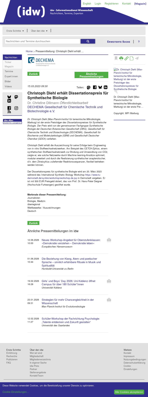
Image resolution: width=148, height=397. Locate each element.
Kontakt (126, 3)
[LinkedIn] (8, 101)
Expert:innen (11, 76)
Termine (9, 71)
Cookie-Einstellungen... (16, 392)
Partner (33, 369)
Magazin (9, 66)
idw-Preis (34, 365)
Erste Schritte (13, 30)
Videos (8, 86)
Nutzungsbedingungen (135, 359)
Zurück (33, 74)
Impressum (129, 356)
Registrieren (112, 3)
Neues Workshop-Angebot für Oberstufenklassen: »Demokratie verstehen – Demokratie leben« (71, 241)
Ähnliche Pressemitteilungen (91, 75)
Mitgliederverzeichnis (40, 359)
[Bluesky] (8, 97)
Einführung (11, 353)
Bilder (8, 81)
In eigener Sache (38, 362)
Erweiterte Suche (118, 41)
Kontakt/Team (36, 375)
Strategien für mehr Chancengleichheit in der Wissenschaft (68, 301)
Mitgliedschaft (36, 356)
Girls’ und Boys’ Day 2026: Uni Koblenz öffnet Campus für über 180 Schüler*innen (68, 282)
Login (98, 3)
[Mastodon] (15, 97)
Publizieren (12, 359)
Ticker (8, 62)
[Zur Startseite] (74, 21)
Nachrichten (11, 57)
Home (29, 51)
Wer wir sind (36, 353)
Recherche (11, 356)
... (142, 106)
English (87, 3)
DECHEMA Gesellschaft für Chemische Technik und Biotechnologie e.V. (65, 108)
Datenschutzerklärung (134, 362)
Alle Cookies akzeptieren (129, 392)
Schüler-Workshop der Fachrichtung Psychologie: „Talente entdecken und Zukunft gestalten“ (71, 320)
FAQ (8, 362)
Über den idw (38, 30)
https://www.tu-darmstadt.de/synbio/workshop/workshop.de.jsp (64, 176)
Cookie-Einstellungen (130, 367)
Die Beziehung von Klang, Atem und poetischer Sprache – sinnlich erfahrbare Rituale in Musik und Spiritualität (71, 262)
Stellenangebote (38, 372)
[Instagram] (15, 108)
